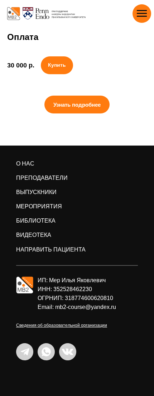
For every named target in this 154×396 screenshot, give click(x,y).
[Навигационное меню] (142, 13)
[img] (24, 285)
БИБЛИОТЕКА (36, 221)
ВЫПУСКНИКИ (36, 192)
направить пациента (51, 250)
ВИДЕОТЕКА (33, 235)
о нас (25, 164)
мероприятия (39, 206)
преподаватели (42, 178)
